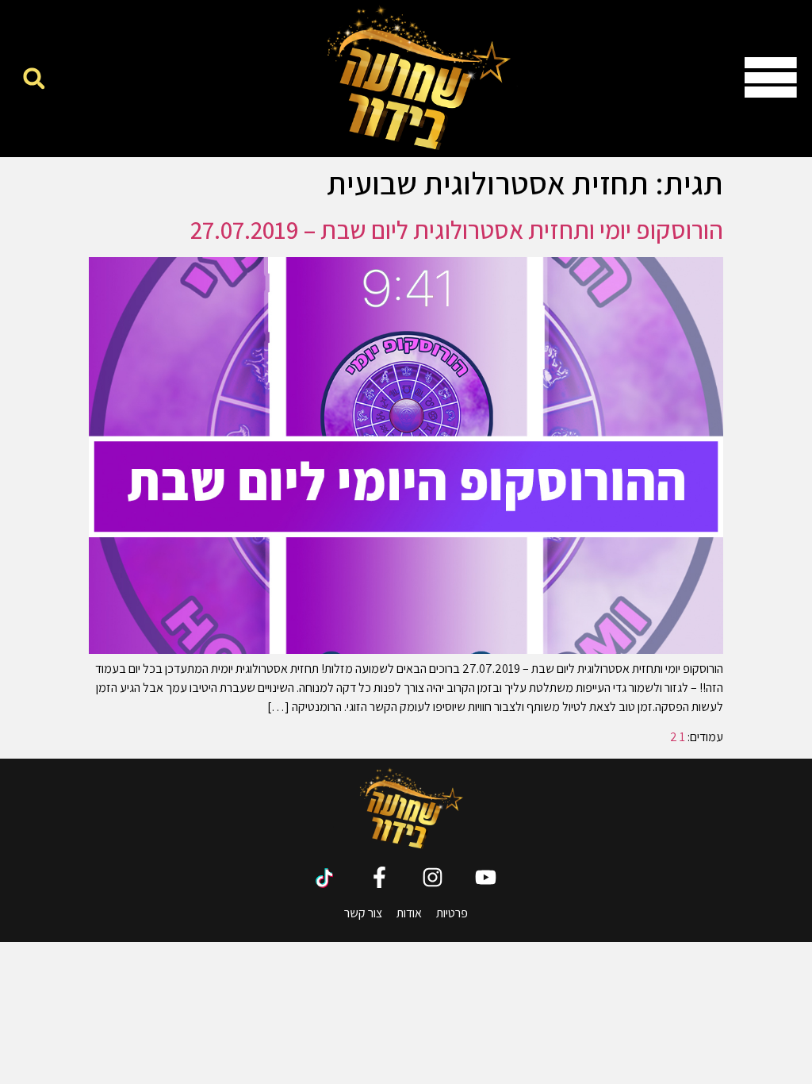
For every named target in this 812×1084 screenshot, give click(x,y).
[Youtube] (485, 877)
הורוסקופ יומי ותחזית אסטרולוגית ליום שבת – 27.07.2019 (456, 229)
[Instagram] (432, 877)
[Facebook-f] (379, 877)
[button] (34, 78)
